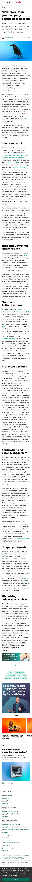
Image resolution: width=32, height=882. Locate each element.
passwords (8, 678)
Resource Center (24, 862)
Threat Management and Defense (11, 842)
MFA (3, 326)
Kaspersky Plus (5, 798)
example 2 (23, 167)
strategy (24, 678)
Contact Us (4, 862)
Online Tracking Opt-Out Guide (9, 857)
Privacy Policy (26, 855)
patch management (22, 539)
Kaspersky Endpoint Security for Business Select (14, 827)
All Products (5, 816)
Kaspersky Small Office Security (10, 811)
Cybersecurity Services (8, 840)
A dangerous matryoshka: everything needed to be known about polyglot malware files (12, 736)
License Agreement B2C (7, 858)
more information (12, 875)
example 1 (15, 167)
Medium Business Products (9, 820)
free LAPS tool (21, 578)
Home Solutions (6, 791)
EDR (19, 675)
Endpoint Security (6, 845)
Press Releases (5, 864)
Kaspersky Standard (7, 795)
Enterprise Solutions (8, 836)
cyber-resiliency (7, 7)
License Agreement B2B (19, 858)
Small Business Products (9, 807)
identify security (7, 554)
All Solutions (5, 803)
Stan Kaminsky (9, 37)
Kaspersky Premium (7, 801)
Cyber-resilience (19, 672)
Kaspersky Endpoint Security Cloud (11, 814)
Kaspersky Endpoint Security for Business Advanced (15, 829)
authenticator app (8, 339)
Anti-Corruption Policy (22, 857)
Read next (6, 745)
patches (16, 678)
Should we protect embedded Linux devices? (14, 750)
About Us (10, 862)
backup (10, 672)
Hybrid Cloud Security (7, 848)
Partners (14, 862)
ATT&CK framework (11, 162)
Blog (18, 862)
